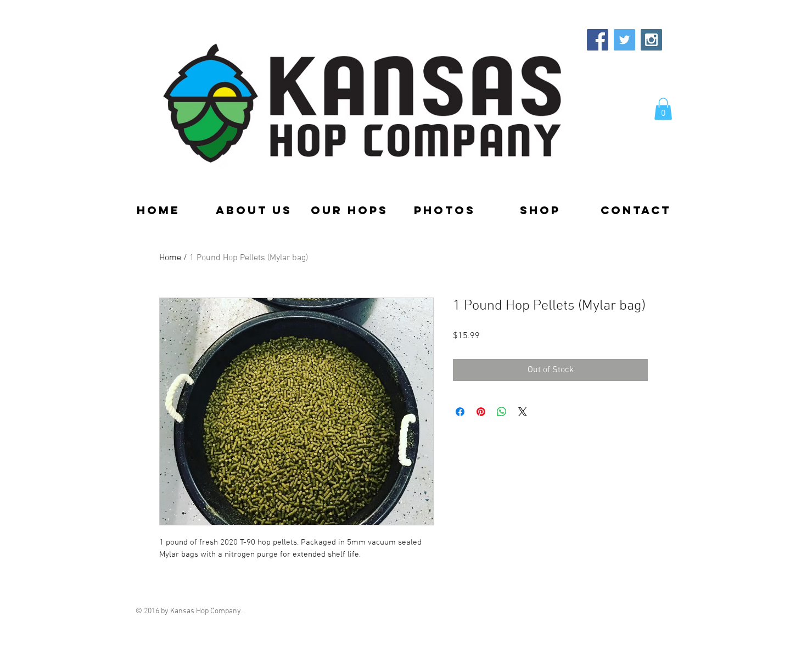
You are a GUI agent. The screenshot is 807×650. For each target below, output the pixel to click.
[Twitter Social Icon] (624, 40)
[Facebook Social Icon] (597, 40)
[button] (663, 109)
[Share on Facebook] (460, 411)
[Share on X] (522, 411)
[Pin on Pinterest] (480, 411)
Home (170, 258)
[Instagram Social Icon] (651, 40)
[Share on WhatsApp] (501, 411)
